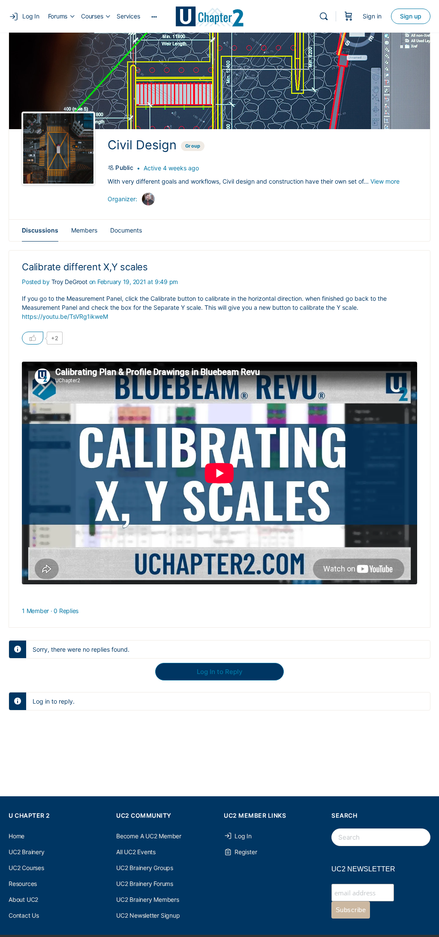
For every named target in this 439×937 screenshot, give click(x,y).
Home (16, 836)
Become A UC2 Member (148, 836)
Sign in (372, 16)
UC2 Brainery (26, 851)
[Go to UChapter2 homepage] (213, 15)
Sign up (410, 16)
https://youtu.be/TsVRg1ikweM (65, 316)
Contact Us (24, 915)
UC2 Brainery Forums (144, 883)
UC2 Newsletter (363, 869)
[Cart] (348, 16)
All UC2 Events (136, 851)
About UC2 (23, 899)
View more (385, 181)
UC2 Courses (26, 867)
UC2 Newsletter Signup (148, 915)
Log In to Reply (220, 672)
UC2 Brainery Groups (144, 867)
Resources (23, 883)
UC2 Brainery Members (147, 899)
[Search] (323, 16)
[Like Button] (32, 338)
